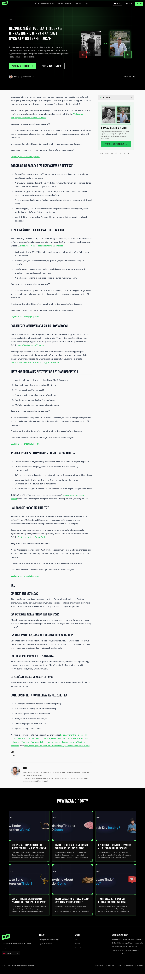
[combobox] (11, 953)
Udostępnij (128, 77)
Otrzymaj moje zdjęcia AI (114, 144)
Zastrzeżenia (128, 966)
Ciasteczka (139, 966)
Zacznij (139, 4)
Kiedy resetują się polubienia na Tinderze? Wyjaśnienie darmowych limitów (126, 939)
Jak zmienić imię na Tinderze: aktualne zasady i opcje (125, 947)
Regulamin (99, 966)
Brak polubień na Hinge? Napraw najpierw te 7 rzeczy (127, 943)
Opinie (78, 4)
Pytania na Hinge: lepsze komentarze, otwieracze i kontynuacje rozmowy (125, 950)
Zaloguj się (128, 4)
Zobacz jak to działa (51, 66)
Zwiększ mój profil (21, 66)
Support (78, 948)
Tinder (14, 755)
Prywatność (109, 966)
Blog (86, 4)
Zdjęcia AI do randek (65, 4)
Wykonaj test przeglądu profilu (25, 156)
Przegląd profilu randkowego (43, 4)
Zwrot (119, 966)
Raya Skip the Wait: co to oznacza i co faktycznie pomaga (125, 954)
